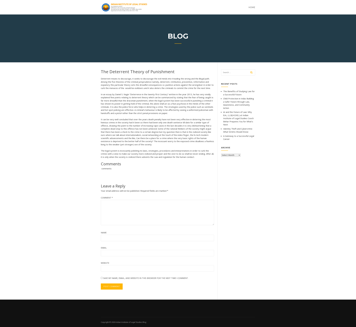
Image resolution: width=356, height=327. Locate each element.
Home (252, 7)
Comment (107, 197)
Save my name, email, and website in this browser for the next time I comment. (145, 278)
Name (104, 232)
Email (104, 247)
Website (105, 263)
